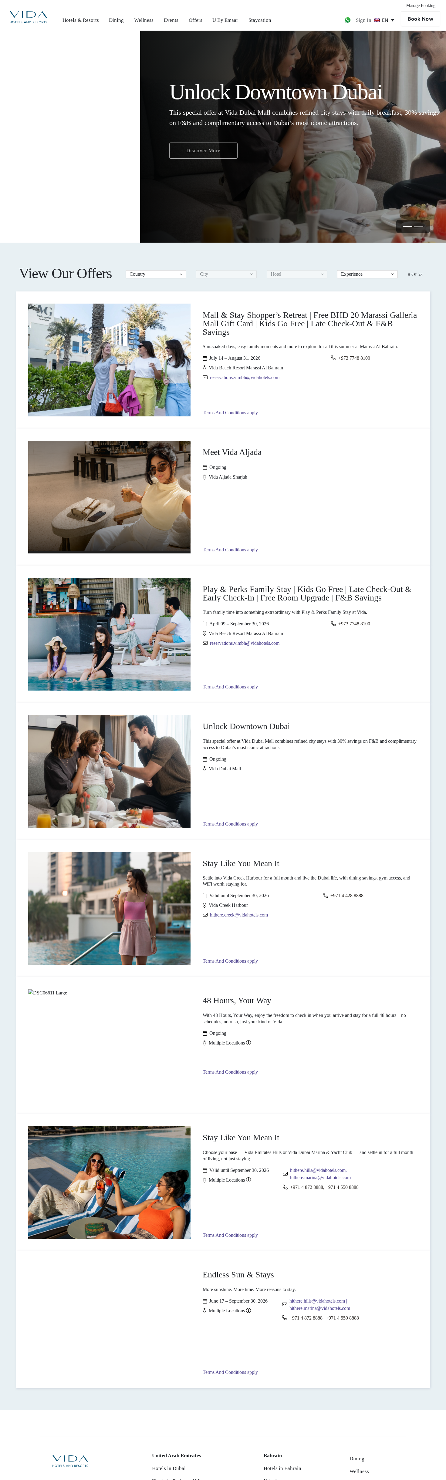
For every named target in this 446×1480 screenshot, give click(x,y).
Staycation (259, 20)
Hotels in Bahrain (282, 1468)
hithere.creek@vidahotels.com (239, 914)
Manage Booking (420, 5)
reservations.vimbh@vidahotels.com (244, 377)
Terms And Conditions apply (230, 412)
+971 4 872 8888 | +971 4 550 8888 (324, 1317)
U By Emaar (225, 20)
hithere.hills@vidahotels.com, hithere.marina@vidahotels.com (320, 1174)
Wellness (144, 20)
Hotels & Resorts (81, 20)
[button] (156, 274)
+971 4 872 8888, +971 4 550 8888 (324, 1187)
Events (171, 20)
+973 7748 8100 (354, 358)
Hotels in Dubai (169, 1468)
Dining (116, 20)
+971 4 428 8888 (346, 895)
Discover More (63, 145)
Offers (195, 20)
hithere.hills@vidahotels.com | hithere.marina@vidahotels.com (319, 1304)
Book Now (420, 19)
